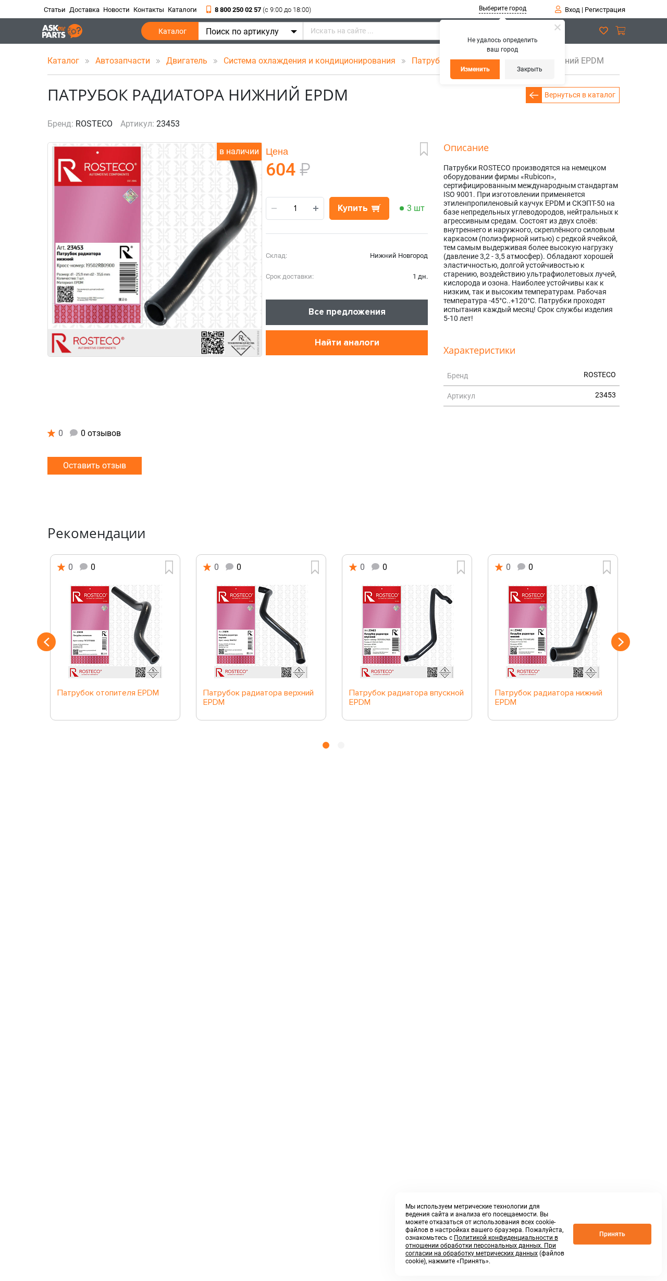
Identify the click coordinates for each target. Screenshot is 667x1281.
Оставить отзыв (94, 465)
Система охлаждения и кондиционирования (311, 61)
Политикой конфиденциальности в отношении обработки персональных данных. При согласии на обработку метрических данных (481, 1245)
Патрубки (431, 61)
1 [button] (326, 745)
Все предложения (347, 311)
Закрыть (529, 69)
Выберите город (502, 8)
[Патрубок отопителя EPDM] (115, 631)
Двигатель (187, 61)
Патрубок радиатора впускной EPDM (406, 698)
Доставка (84, 10)
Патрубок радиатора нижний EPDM (548, 698)
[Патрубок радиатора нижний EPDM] (553, 631)
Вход (572, 10)
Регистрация (605, 10)
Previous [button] (46, 641)
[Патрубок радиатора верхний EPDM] (261, 631)
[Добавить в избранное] (424, 149)
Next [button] (620, 641)
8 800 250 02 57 (263, 10)
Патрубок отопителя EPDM (108, 693)
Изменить (475, 69)
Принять (612, 1234)
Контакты (148, 10)
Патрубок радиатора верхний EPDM (258, 698)
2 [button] (341, 745)
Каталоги (182, 10)
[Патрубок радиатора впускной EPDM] (407, 631)
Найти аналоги (347, 342)
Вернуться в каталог (580, 95)
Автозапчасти (123, 61)
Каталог (172, 31)
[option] (115, 637)
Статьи (55, 10)
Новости (116, 10)
